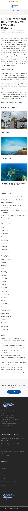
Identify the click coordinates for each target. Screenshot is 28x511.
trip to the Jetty (13, 92)
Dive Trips (21, 30)
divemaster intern (5, 348)
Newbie (3, 300)
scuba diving (8, 364)
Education (4, 262)
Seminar (3, 319)
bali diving (14, 338)
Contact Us (14, 391)
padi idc (17, 362)
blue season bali (21, 340)
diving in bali (21, 352)
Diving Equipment (6, 256)
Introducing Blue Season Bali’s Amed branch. (13, 196)
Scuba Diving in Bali (6, 367)
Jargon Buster (5, 281)
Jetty (6, 102)
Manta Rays (16, 357)
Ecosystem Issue (5, 259)
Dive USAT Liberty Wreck (7, 352)
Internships (4, 278)
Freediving (4, 272)
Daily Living (4, 240)
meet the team (5, 294)
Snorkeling (4, 323)
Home (4, 10)
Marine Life (12, 32)
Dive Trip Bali (15, 350)
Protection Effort (5, 310)
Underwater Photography (19, 372)
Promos (3, 307)
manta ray (10, 357)
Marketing (4, 291)
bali (2, 338)
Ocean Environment (19, 360)
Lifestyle (3, 284)
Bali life (19, 338)
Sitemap (3, 485)
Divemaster (4, 249)
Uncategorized (5, 329)
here (20, 98)
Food (2, 268)
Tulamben (3, 372)
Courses (3, 237)
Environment (4, 32)
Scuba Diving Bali (16, 364)
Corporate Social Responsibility (9, 481)
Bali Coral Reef (7, 338)
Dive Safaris (4, 475)
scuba (2, 364)
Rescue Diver (5, 313)
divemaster (22, 345)
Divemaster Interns (6, 252)
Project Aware (22, 362)
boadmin (19, 32)
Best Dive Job (5, 230)
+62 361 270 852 (9, 421)
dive (18, 345)
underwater (9, 372)
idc (13, 355)
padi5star (12, 362)
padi (8, 362)
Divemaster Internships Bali (18, 348)
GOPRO (3, 478)
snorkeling (12, 369)
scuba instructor (5, 369)
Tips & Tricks (4, 326)
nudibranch (12, 102)
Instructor (3, 275)
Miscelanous (4, 297)
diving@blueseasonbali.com (11, 419)
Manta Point (4, 357)
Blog (7, 10)
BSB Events (4, 233)
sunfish (17, 369)
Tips (21, 369)
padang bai (18, 102)
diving (16, 352)
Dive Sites (15, 30)
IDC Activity (17, 355)
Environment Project (6, 355)
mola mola (4, 360)
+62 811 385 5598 (11, 423)
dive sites (8, 350)
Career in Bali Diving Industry (9, 345)
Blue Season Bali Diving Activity (9, 343)
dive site (3, 350)
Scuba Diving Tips (6, 316)
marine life (22, 357)
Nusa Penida (10, 360)
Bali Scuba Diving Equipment (8, 340)
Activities (3, 227)
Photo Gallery (5, 303)
